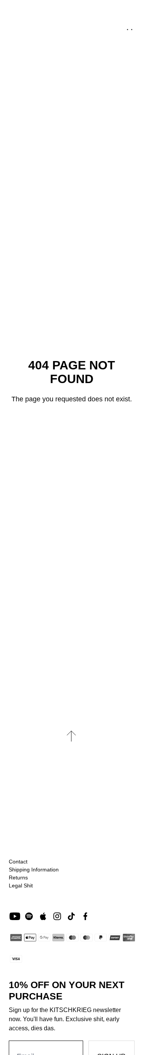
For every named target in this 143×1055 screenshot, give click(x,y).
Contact (18, 862)
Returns (18, 877)
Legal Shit (21, 885)
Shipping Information (34, 869)
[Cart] (129, 26)
